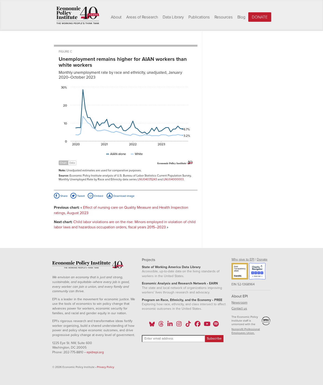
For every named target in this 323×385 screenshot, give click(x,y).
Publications (199, 17)
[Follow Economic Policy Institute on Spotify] (216, 325)
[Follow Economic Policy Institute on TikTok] (188, 325)
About (116, 17)
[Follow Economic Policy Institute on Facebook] (197, 325)
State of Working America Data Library (171, 267)
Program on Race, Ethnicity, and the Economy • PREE (182, 300)
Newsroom (239, 303)
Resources (223, 17)
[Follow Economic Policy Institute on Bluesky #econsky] (152, 325)
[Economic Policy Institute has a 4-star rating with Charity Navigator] (257, 272)
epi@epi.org (95, 352)
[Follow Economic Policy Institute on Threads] (161, 325)
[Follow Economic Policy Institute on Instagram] (179, 325)
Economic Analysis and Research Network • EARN (180, 283)
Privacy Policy (105, 367)
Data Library (173, 17)
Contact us (239, 308)
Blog (241, 17)
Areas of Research (142, 17)
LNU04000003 (173, 179)
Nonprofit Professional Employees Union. (245, 331)
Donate (260, 17)
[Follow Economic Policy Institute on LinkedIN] (170, 325)
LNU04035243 (147, 179)
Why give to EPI (242, 259)
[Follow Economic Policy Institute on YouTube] (206, 325)
